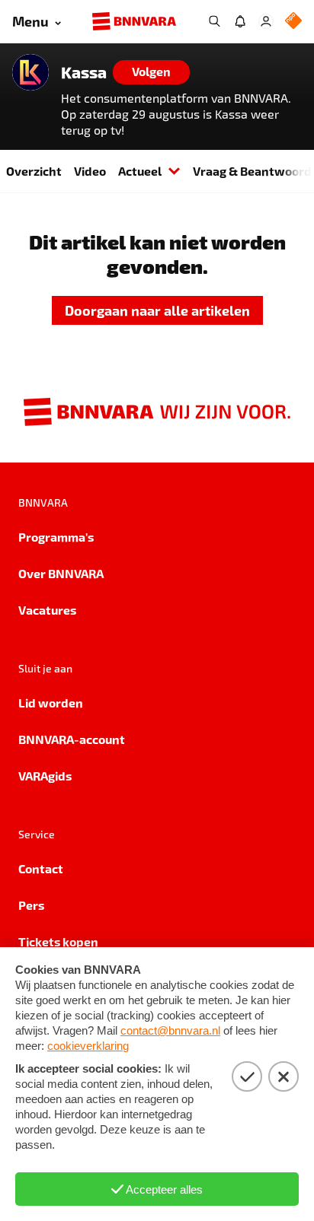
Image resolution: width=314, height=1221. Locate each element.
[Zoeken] (214, 21)
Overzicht (34, 171)
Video (90, 171)
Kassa (84, 72)
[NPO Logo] (293, 21)
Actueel (140, 171)
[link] (157, 311)
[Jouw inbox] (240, 21)
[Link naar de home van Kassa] (30, 72)
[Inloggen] (266, 21)
